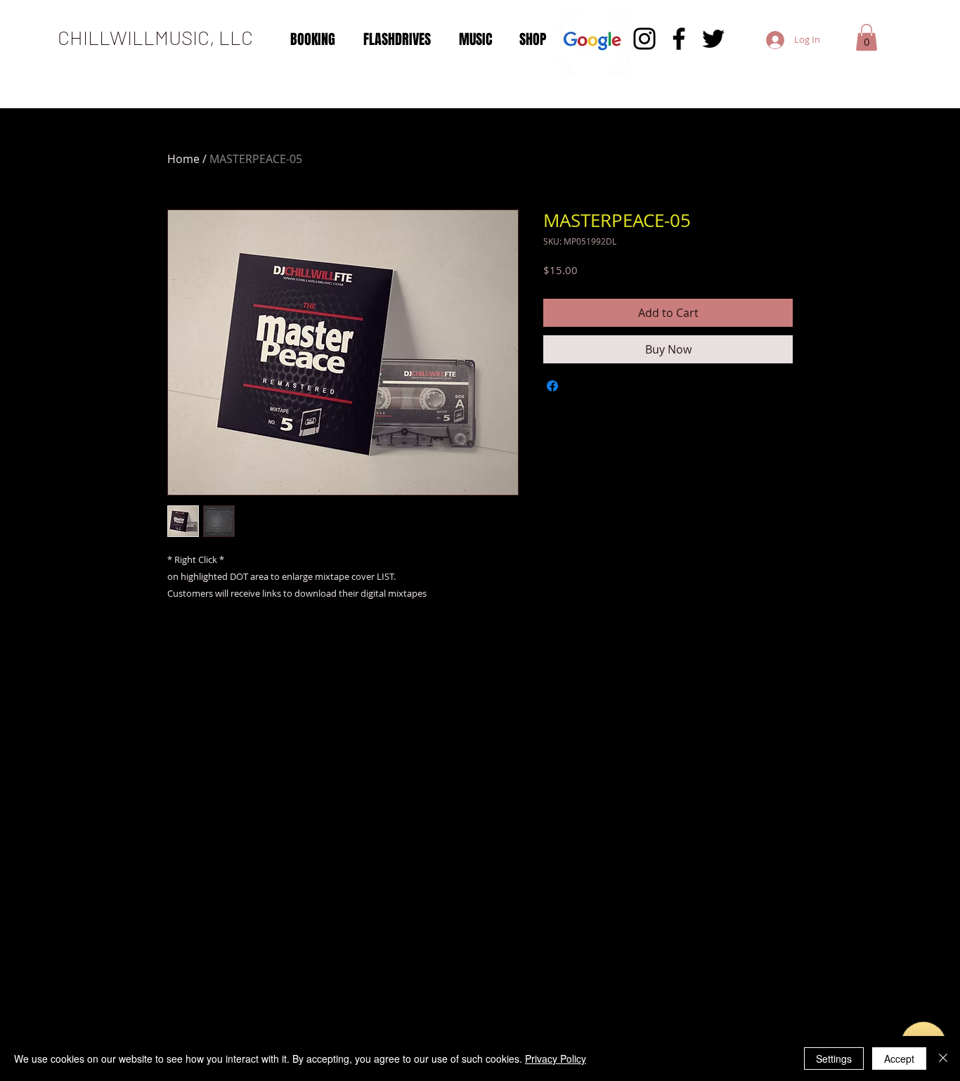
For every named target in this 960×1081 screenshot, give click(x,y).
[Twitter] (713, 38)
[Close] (943, 1058)
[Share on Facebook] (552, 385)
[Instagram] (644, 38)
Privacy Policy (555, 1058)
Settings (834, 1058)
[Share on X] (579, 385)
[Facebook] (679, 38)
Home (183, 159)
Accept (899, 1058)
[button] (866, 37)
